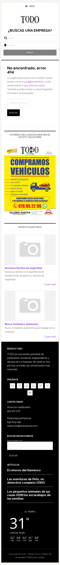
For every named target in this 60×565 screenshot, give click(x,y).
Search (30, 52)
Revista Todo (30, 19)
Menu (32, 6)
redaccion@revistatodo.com (22, 426)
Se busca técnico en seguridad (23, 268)
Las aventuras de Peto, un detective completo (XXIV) (26, 480)
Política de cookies (36, 557)
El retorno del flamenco (24, 470)
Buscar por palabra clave (15, 440)
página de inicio (34, 81)
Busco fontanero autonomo (21, 324)
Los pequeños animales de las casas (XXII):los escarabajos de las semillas (29, 495)
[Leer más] (50, 284)
